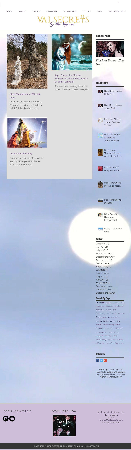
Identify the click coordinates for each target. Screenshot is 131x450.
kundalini (98, 325)
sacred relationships (101, 339)
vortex (121, 343)
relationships (108, 336)
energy (114, 310)
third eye (115, 343)
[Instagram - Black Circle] (6, 419)
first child (117, 313)
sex (103, 343)
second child (120, 339)
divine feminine (119, 306)
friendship (99, 317)
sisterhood (109, 343)
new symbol (111, 332)
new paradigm (119, 328)
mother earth (99, 328)
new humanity (109, 328)
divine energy (109, 306)
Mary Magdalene (100, 302)
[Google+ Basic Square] (105, 360)
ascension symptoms (112, 302)
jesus (118, 321)
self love (98, 343)
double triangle (100, 310)
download (108, 310)
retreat (115, 336)
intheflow (113, 321)
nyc (118, 332)
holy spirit (99, 321)
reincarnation (99, 336)
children (122, 302)
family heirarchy (100, 313)
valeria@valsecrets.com (111, 420)
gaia (104, 317)
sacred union (111, 339)
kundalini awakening (108, 325)
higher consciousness (113, 317)
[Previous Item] (100, 49)
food (123, 313)
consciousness (100, 306)
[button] (22, 11)
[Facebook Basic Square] (97, 360)
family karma (110, 313)
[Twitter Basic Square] (101, 360)
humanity (106, 321)
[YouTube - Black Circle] (12, 419)
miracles (118, 325)
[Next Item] (120, 49)
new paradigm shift (101, 332)
